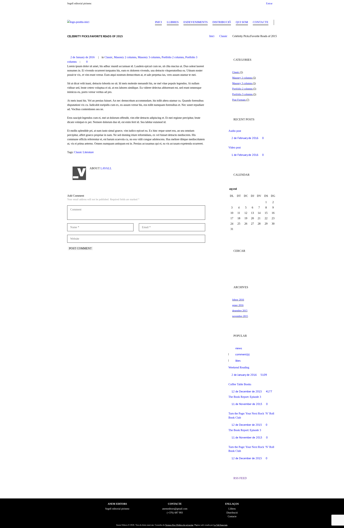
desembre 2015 (239, 310)
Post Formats (238, 99)
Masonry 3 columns (149, 57)
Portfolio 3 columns (242, 94)
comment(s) (242, 354)
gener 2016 (237, 305)
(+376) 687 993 (175, 512)
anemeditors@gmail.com (174, 508)
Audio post (234, 130)
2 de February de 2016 (244, 138)
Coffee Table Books (239, 384)
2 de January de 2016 (82, 57)
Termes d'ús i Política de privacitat (179, 525)
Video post (234, 147)
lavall (106, 168)
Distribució (221, 22)
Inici (158, 22)
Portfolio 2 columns (173, 57)
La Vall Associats (220, 525)
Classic (223, 36)
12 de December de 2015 (246, 391)
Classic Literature (84, 152)
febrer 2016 (238, 299)
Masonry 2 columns (125, 57)
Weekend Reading (238, 367)
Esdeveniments (195, 22)
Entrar (269, 3)
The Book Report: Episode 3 (244, 396)
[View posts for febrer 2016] (266, 188)
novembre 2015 (240, 316)
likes (238, 360)
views (238, 348)
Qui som (242, 22)
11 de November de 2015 (246, 404)
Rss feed (240, 478)
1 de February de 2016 (244, 155)
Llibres (173, 22)
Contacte (260, 22)
